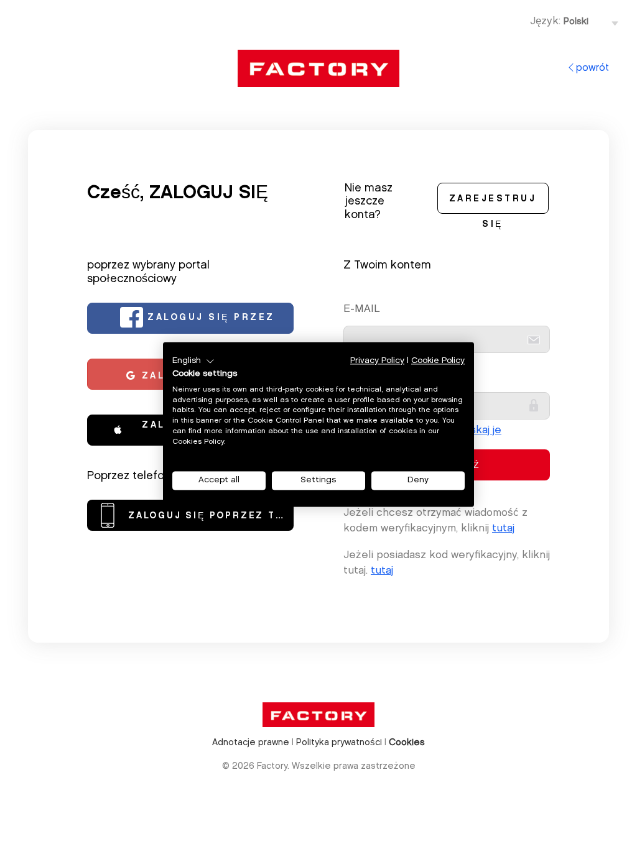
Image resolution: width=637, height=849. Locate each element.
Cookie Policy (438, 361)
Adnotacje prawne (250, 743)
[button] (193, 361)
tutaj (503, 528)
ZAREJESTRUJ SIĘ (493, 204)
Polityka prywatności (339, 743)
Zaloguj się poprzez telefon (211, 516)
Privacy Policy (377, 361)
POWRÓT (592, 68)
